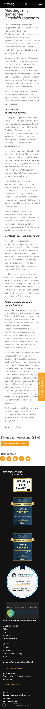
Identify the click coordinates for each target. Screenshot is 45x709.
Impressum (8, 650)
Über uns (6, 643)
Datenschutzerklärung (12, 653)
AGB (5, 656)
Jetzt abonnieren (12, 684)
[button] (26, 4)
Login (40, 4)
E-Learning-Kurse (10, 626)
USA (4, 632)
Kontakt (6, 647)
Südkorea (7, 635)
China (5, 629)
